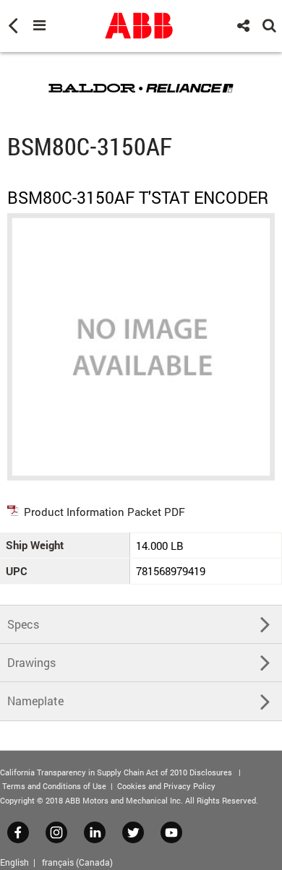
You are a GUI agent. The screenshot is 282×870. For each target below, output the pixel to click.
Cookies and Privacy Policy (166, 785)
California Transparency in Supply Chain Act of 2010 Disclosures (116, 772)
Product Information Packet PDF (104, 511)
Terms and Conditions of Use (54, 785)
